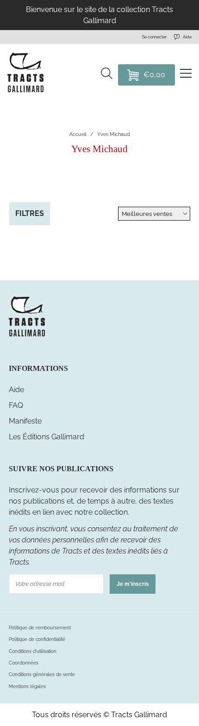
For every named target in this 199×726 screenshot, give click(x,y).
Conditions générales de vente (42, 674)
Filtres (29, 213)
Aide (16, 389)
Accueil (78, 134)
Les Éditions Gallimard (46, 436)
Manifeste (25, 421)
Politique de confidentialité (37, 639)
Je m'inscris (133, 584)
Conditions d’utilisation (32, 651)
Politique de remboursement (40, 627)
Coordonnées (23, 662)
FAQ (16, 405)
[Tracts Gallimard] (27, 335)
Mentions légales (27, 686)
